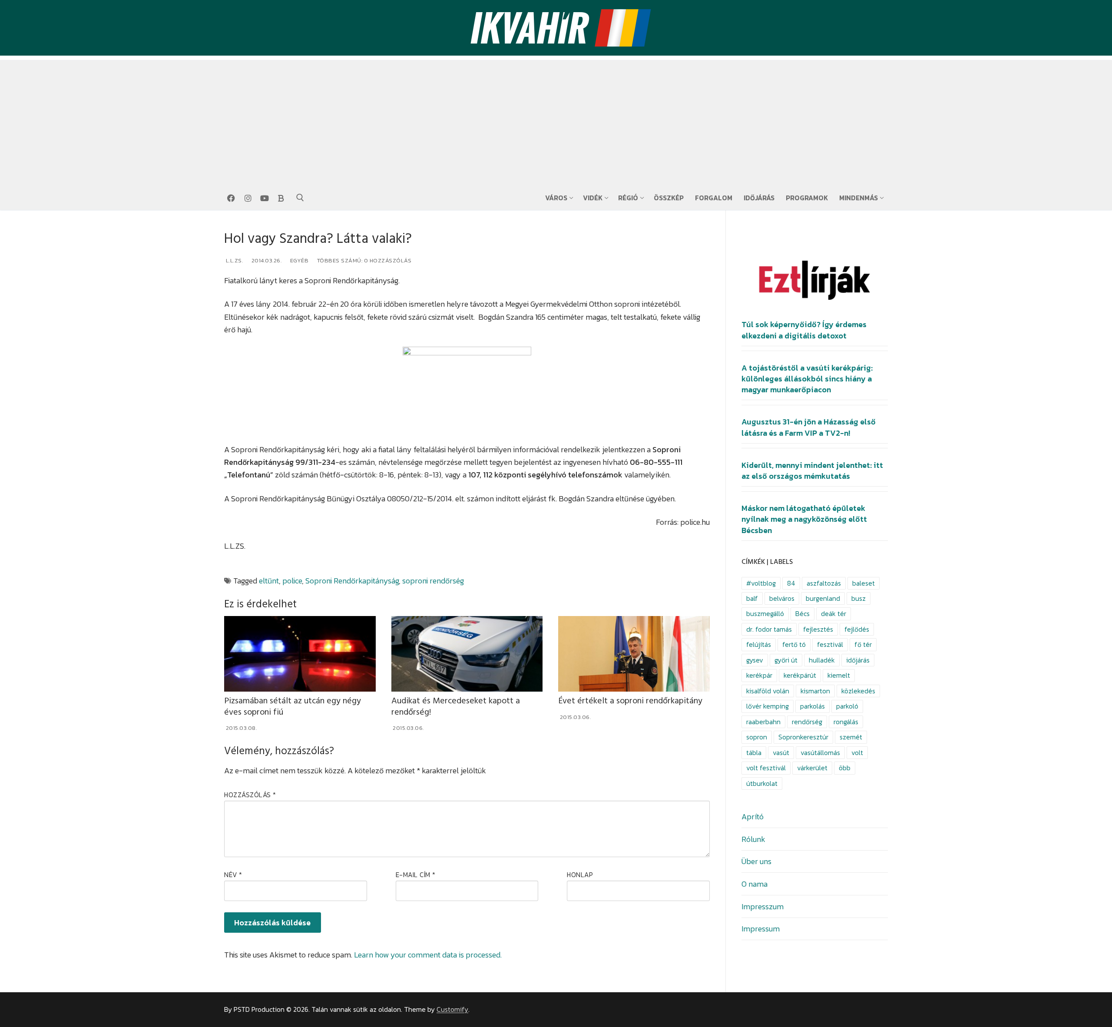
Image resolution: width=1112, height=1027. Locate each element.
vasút (781, 753)
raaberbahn (763, 722)
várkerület (812, 768)
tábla (753, 753)
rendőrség (807, 722)
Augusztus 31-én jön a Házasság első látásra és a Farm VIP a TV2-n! (808, 427)
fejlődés (856, 629)
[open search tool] (300, 198)
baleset (863, 583)
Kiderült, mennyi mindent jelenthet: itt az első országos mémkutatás (812, 471)
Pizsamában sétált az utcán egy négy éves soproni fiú (292, 706)
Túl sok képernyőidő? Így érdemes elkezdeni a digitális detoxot (804, 330)
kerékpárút (800, 675)
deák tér (833, 614)
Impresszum (762, 906)
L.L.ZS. (233, 260)
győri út (786, 660)
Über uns (756, 861)
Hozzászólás (250, 795)
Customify (452, 1009)
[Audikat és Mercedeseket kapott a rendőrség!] (467, 654)
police (292, 580)
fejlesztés (818, 629)
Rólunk (753, 839)
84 (791, 583)
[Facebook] (231, 198)
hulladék (822, 660)
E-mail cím (416, 875)
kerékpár (759, 675)
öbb (845, 768)
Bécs (802, 614)
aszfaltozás (824, 583)
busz (858, 598)
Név (233, 875)
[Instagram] (248, 198)
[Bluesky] (281, 198)
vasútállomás (820, 753)
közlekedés (858, 691)
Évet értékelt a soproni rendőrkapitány (630, 701)
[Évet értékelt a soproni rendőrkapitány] (634, 654)
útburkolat (762, 783)
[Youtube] (264, 198)
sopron (756, 737)
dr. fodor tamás (769, 629)
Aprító (752, 816)
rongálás (846, 722)
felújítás (758, 644)
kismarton (815, 691)
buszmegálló (765, 614)
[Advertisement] (556, 121)
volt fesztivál (766, 768)
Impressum (760, 928)
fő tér (863, 644)
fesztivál (830, 644)
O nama (754, 884)
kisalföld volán (767, 691)
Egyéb (298, 260)
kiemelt (838, 675)
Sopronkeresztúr (803, 737)
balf (752, 598)
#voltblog (761, 583)
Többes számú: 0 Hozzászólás (363, 260)
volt (857, 753)
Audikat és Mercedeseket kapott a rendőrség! (455, 706)
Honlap (580, 875)
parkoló (847, 706)
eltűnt (269, 580)
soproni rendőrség (433, 580)
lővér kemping (767, 706)
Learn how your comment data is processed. (428, 955)
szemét (851, 737)
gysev (754, 660)
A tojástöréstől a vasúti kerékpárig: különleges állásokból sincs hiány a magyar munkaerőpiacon (807, 378)
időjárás (858, 660)
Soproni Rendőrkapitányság (352, 580)
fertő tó (794, 644)
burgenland (823, 598)
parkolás (812, 706)
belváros (781, 598)
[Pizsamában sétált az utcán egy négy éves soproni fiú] (300, 654)
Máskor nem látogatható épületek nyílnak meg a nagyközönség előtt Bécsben (804, 519)
